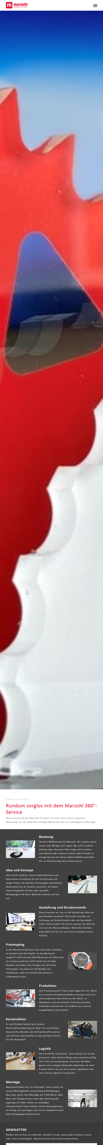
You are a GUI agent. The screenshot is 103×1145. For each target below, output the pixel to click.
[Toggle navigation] (95, 4)
